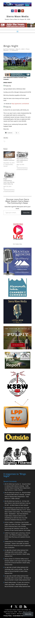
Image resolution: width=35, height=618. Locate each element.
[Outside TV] (17, 441)
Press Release (9, 49)
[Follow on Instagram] (15, 10)
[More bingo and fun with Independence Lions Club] (22, 154)
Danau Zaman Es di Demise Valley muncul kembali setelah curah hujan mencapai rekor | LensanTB (18, 561)
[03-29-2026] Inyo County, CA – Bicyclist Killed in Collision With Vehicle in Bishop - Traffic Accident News (17, 486)
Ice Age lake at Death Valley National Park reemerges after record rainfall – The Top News (16, 569)
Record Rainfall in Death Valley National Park (17, 580)
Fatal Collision (24, 505)
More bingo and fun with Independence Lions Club (22, 160)
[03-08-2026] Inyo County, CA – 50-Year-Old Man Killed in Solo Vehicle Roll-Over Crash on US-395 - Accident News (17, 503)
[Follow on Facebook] (12, 10)
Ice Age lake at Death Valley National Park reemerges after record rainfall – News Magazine (16, 552)
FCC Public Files (17, 244)
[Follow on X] (19, 10)
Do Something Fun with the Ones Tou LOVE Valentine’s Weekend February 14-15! (16, 518)
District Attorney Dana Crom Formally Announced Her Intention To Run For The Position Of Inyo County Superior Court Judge (17, 528)
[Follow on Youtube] (22, 10)
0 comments (14, 50)
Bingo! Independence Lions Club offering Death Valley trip (8, 181)
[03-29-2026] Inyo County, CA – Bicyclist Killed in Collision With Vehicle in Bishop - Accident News (17, 494)
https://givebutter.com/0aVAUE (20, 103)
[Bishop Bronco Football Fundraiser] (9, 154)
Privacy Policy (8, 615)
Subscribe (26, 213)
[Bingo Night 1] (7, 86)
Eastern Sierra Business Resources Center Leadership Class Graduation (18, 545)
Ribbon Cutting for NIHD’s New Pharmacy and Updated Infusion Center (17, 537)
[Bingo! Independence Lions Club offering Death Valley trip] (9, 175)
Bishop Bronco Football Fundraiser (9, 159)
